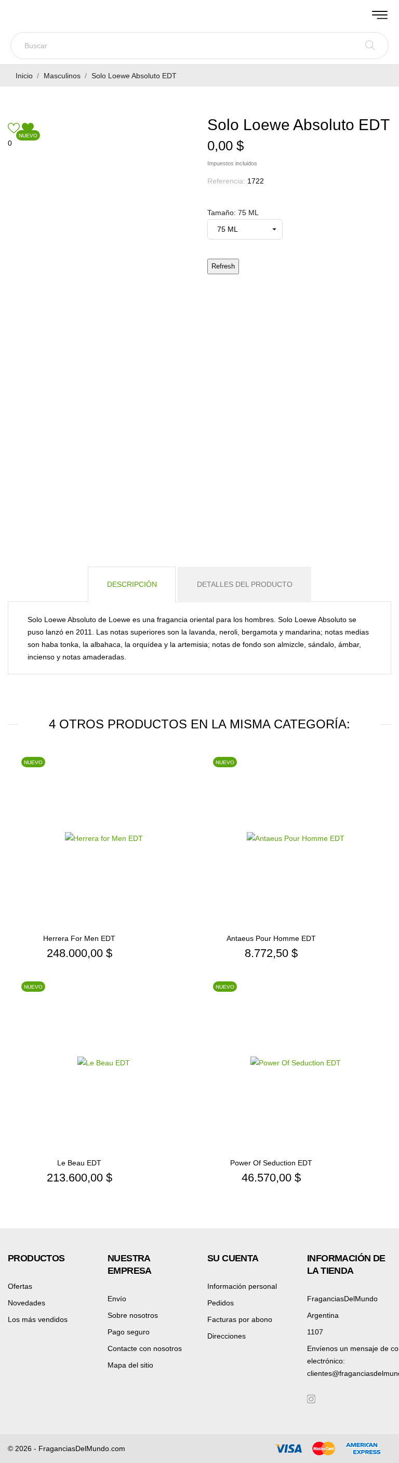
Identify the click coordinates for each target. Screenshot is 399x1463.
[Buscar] (370, 45)
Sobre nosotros (133, 1315)
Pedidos (220, 1303)
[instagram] (311, 1399)
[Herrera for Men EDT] (184, 788)
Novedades (26, 1303)
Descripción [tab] (132, 584)
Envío (117, 1299)
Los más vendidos (38, 1319)
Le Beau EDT (79, 1163)
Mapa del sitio (130, 1365)
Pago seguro (129, 1332)
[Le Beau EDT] (184, 1012)
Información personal (242, 1286)
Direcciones (226, 1336)
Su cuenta (233, 1258)
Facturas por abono (239, 1319)
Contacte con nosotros (145, 1348)
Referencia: (226, 181)
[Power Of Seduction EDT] (375, 1012)
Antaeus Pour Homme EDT (271, 938)
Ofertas (20, 1286)
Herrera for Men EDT (79, 938)
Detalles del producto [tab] (244, 584)
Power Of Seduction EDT (271, 1163)
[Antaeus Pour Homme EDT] (375, 788)
